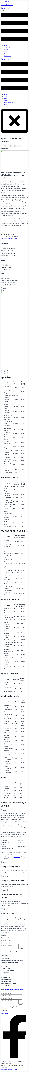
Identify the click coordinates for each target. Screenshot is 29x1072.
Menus (6, 49)
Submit (21, 948)
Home (5, 45)
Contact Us (7, 56)
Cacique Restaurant (7, 5)
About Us (7, 47)
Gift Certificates (9, 54)
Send (21, 1003)
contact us (17, 857)
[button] (14, 26)
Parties (6, 52)
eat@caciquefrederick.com (9, 238)
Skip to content (5, 1)
